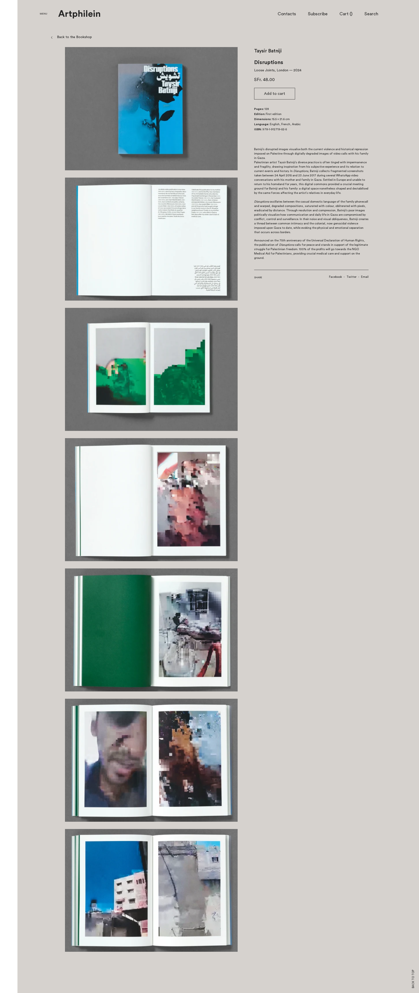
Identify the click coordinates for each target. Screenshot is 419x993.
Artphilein (79, 14)
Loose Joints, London (271, 70)
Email (365, 276)
